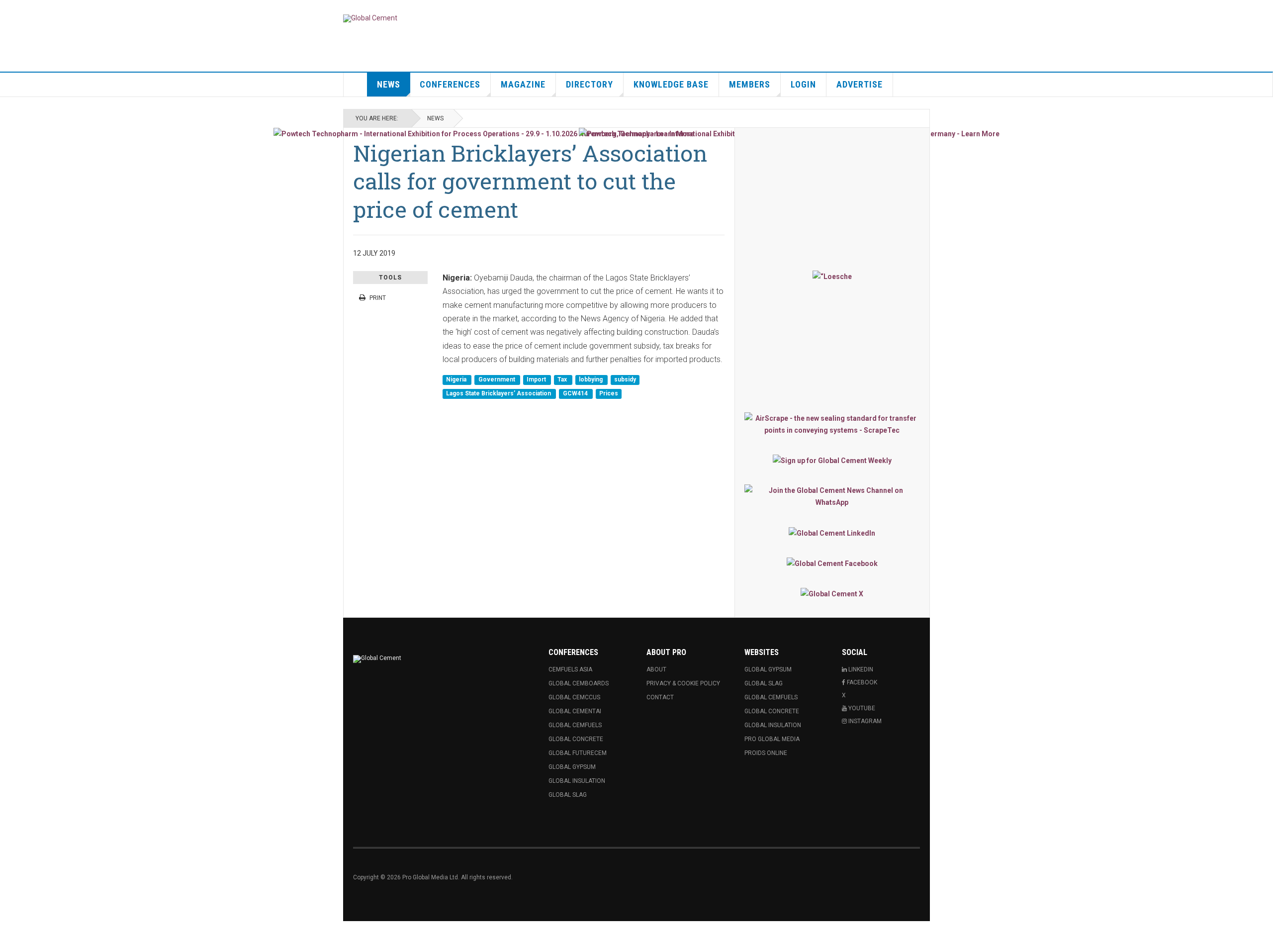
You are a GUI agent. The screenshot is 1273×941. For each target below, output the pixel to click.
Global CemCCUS (574, 697)
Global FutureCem (577, 753)
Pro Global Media (772, 739)
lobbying (591, 379)
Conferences (450, 84)
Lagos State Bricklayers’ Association (499, 393)
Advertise (859, 84)
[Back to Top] (9, 931)
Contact (660, 697)
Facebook (861, 682)
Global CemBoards (578, 683)
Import (537, 379)
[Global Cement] (370, 18)
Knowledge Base (671, 84)
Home (355, 84)
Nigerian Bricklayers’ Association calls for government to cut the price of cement (530, 181)
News (388, 84)
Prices (608, 393)
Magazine (523, 84)
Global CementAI (574, 711)
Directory (589, 84)
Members (749, 84)
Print (377, 297)
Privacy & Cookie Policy (683, 683)
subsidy (625, 379)
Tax (562, 379)
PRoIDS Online (765, 753)
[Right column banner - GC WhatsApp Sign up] (832, 496)
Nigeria (457, 379)
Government (497, 379)
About (656, 669)
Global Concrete (575, 739)
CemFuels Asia (570, 669)
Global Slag (567, 794)
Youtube (861, 708)
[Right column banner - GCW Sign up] (832, 460)
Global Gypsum (572, 766)
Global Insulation (576, 780)
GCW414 (576, 393)
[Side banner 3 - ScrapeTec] (832, 424)
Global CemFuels (575, 725)
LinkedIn (860, 669)
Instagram (864, 721)
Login (803, 84)
